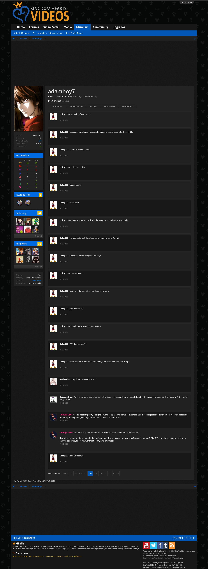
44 (39, 213)
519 (95, 473)
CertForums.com (178, 567)
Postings (93, 106)
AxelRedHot (65, 379)
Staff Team (68, 556)
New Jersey (37, 280)
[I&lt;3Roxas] (35, 251)
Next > (116, 473)
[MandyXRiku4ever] (35, 229)
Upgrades (119, 27)
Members (82, 27)
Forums (34, 27)
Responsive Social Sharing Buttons (156, 567)
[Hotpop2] (27, 259)
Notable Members (22, 33)
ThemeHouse (178, 558)
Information (109, 106)
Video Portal (51, 27)
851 (109, 473)
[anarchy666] (35, 259)
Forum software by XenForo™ (163, 551)
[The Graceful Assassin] (27, 221)
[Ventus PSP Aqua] (19, 251)
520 (100, 473)
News (15, 556)
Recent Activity (76, 106)
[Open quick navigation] (195, 38)
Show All (38, 236)
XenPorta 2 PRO (20, 481)
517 (85, 473)
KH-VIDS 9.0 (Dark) (24, 538)
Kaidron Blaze (67, 397)
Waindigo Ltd (178, 563)
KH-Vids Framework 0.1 (159, 556)
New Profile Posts (74, 33)
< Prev (65, 473)
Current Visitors (40, 33)
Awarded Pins (127, 106)
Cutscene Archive (25, 556)
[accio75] (27, 229)
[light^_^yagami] (27, 251)
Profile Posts (57, 106)
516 (80, 473)
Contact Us (180, 538)
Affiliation (78, 556)
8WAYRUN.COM (49, 481)
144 (40, 141)
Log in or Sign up (186, 2)
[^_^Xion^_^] (19, 221)
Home (21, 27)
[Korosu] (19, 229)
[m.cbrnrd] (19, 259)
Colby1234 (64, 114)
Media (68, 27)
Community (100, 27)
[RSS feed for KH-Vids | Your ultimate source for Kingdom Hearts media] (172, 545)
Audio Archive (38, 556)
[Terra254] (35, 221)
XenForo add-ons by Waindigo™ (155, 563)
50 (39, 244)
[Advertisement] (104, 64)
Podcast (59, 556)
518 (90, 473)
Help (192, 538)
